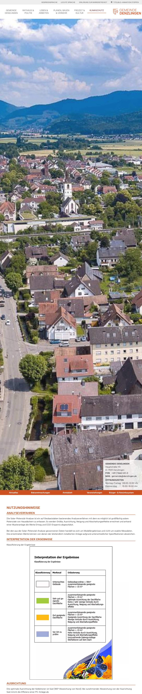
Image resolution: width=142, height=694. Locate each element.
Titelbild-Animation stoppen (126, 2)
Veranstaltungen (94, 492)
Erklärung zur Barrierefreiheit (93, 2)
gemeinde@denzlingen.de (124, 476)
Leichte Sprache (68, 2)
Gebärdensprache (49, 2)
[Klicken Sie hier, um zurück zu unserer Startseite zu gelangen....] (127, 13)
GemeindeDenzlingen (11, 11)
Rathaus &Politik (28, 11)
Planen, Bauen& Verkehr (61, 11)
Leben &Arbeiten (44, 11)
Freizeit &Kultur (79, 11)
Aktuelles (13, 492)
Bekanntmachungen (40, 492)
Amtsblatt (67, 492)
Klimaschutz (97, 10)
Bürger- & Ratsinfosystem (121, 492)
